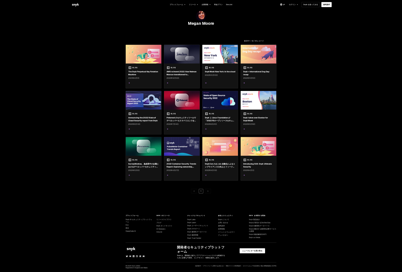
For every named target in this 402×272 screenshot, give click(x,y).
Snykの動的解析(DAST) (258, 234)
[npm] (140, 256)
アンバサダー (223, 235)
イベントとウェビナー (226, 232)
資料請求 (326, 4)
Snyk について (223, 219)
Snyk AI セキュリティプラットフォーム (139, 220)
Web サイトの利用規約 (233, 266)
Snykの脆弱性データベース (259, 226)
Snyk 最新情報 (192, 235)
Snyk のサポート (193, 229)
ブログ (158, 223)
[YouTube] (130, 256)
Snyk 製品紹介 (254, 219)
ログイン (292, 4)
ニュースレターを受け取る (252, 251)
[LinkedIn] (133, 256)
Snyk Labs (191, 219)
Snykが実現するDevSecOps (259, 223)
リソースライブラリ (163, 219)
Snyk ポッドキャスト (164, 226)
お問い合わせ (223, 223)
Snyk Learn (191, 222)
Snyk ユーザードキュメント (197, 225)
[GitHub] (137, 256)
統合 (127, 228)
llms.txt (159, 232)
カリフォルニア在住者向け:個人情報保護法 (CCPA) (259, 266)
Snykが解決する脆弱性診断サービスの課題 (262, 230)
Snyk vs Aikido (254, 237)
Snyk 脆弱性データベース (197, 232)
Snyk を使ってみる (310, 4)
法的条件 (198, 266)
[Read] (129, 83)
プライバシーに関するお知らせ (213, 266)
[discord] (143, 256)
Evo (127, 225)
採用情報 (221, 229)
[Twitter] (127, 256)
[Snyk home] (75, 5)
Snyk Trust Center (194, 238)
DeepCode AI (131, 231)
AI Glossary (160, 229)
